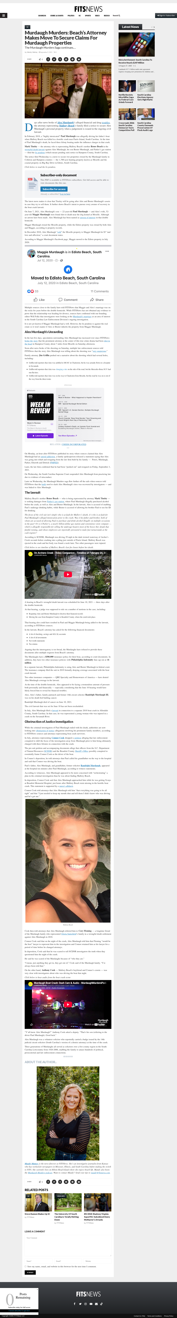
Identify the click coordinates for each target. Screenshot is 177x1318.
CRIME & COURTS (56, 15)
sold (59, 231)
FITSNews (30, 1217)
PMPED (54, 462)
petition (77, 737)
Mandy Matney (32, 52)
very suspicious (99, 351)
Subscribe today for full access (19, 1307)
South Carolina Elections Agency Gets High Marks (145, 97)
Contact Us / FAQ (139, 1316)
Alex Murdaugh (65, 122)
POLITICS (71, 15)
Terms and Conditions (154, 1316)
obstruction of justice (45, 730)
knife (44, 484)
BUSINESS (42, 15)
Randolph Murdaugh (90, 765)
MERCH (107, 15)
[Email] (97, 1304)
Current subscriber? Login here (19, 1310)
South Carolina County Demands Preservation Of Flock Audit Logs (145, 126)
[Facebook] (76, 1304)
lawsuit (55, 710)
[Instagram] (87, 1304)
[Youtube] (92, 1304)
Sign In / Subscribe (167, 15)
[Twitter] (81, 1304)
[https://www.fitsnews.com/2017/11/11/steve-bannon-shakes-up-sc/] (38, 1202)
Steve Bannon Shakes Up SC (37, 1214)
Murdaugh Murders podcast (40, 1172)
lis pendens (40, 152)
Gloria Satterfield (68, 933)
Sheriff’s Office (81, 751)
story (35, 340)
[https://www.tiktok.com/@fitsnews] (101, 1304)
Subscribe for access (54, 189)
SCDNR (48, 751)
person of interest (87, 217)
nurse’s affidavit (66, 786)
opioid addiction (48, 456)
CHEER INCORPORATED (74, 444)
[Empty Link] (152, 27)
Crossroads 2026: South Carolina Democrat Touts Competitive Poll (126, 126)
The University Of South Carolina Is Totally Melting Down (66, 1217)
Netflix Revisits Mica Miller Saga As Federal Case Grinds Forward (126, 98)
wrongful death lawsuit (35, 149)
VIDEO (97, 15)
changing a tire (61, 369)
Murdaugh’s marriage (82, 316)
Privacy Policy (168, 1316)
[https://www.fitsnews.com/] (88, 9)
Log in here (65, 193)
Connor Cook (58, 737)
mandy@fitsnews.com (100, 1172)
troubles (106, 122)
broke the (29, 340)
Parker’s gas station (55, 501)
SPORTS (88, 15)
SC (80, 15)
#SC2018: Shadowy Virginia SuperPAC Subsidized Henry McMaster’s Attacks (97, 1217)
